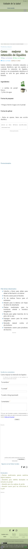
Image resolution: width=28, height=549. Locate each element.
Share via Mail (16, 60)
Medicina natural (6, 47)
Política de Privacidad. (9, 417)
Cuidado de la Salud (12, 3)
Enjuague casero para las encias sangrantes (16, 319)
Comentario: (5, 401)
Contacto (14, 535)
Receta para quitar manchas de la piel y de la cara (16, 315)
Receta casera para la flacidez (14, 296)
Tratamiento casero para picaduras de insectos (16, 328)
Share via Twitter (6, 60)
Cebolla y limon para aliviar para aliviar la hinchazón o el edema (16, 292)
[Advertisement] (14, 27)
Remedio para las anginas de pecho (13, 484)
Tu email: (4, 388)
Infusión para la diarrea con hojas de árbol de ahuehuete (16, 304)
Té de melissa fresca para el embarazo (16, 299)
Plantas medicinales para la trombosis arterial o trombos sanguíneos (16, 309)
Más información (14, 548)
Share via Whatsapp (19, 58)
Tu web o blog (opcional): (9, 395)
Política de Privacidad (14, 537)
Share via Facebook (7, 58)
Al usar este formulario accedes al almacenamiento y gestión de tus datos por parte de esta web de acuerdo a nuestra (14, 415)
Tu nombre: (5, 382)
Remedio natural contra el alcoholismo (16, 324)
